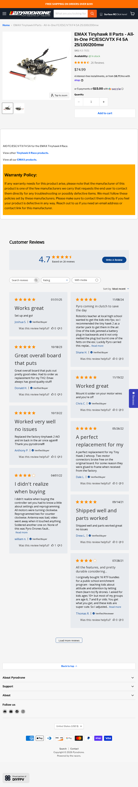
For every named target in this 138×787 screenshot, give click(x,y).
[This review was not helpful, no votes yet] (58, 328)
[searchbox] (21, 280)
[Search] (92, 13)
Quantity (79, 94)
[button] (104, 88)
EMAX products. (27, 159)
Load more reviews (69, 640)
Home (6, 25)
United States (67, 726)
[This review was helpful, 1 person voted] (52, 545)
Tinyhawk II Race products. (32, 153)
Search (63, 748)
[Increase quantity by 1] (103, 102)
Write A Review (114, 259)
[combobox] (71, 13)
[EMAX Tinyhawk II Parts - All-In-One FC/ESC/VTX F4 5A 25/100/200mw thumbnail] (7, 108)
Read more (97, 345)
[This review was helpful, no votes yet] (52, 328)
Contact (74, 748)
